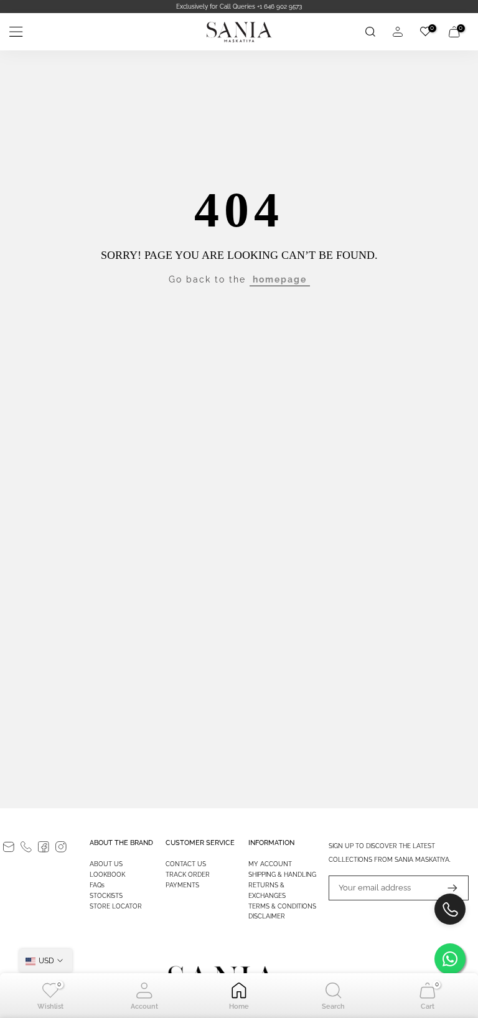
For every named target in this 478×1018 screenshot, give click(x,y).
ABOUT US (106, 864)
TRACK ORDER (188, 874)
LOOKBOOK (107, 874)
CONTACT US (186, 864)
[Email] (8, 846)
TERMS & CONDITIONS (282, 906)
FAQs (97, 885)
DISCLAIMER (266, 916)
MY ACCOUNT (270, 864)
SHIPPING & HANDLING (282, 874)
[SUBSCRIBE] (446, 888)
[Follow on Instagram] (61, 846)
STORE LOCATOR (116, 906)
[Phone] (26, 846)
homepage (280, 279)
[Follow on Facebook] (43, 846)
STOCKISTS (106, 895)
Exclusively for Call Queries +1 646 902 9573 (239, 6)
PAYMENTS (182, 885)
